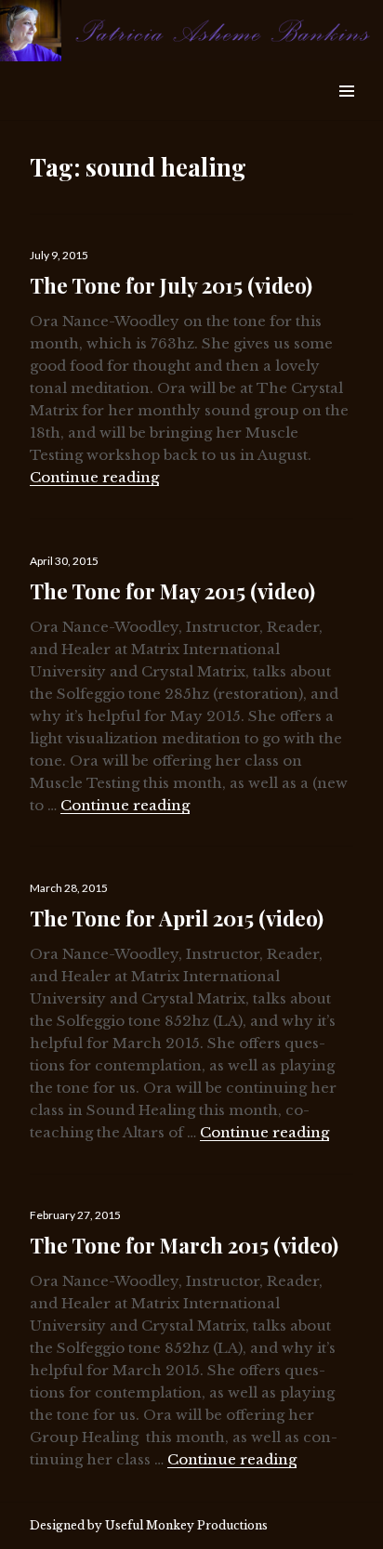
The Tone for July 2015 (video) (171, 285)
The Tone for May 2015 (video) (172, 591)
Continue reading (94, 477)
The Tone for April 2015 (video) (177, 918)
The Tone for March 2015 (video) (184, 1245)
